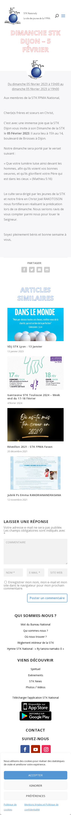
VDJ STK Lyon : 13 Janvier (24, 346)
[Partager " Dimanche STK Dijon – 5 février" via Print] (47, 269)
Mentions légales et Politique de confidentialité (41, 807)
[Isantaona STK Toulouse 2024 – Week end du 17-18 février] (35, 373)
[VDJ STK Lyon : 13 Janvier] (35, 324)
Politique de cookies (10, 807)
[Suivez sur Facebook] (25, 749)
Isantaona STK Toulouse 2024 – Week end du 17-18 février (33, 396)
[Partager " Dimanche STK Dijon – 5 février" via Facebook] (24, 269)
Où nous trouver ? (36, 636)
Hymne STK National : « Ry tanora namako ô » (35, 648)
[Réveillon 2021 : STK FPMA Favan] (35, 424)
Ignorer (35, 785)
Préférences (35, 796)
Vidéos (41, 687)
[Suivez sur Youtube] (35, 749)
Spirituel (35, 669)
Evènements (35, 675)
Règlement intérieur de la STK (35, 642)
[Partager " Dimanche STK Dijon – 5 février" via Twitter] (32, 269)
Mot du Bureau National (35, 624)
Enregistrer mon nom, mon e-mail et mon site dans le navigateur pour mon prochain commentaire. (35, 585)
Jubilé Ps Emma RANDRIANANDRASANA (34, 495)
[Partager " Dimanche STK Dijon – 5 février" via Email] (39, 269)
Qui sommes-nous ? (35, 630)
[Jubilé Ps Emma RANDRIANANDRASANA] (35, 473)
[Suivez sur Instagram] (46, 749)
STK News (35, 681)
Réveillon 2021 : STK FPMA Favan (30, 446)
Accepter (35, 775)
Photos (30, 687)
